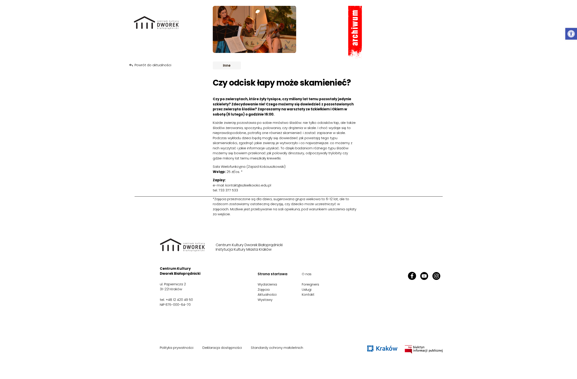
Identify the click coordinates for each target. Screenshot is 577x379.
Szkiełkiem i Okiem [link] (327, 109)
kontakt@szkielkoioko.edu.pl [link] (248, 185)
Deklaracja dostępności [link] (222, 347)
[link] (571, 34)
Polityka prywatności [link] (176, 347)
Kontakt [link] (308, 294)
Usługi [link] (306, 289)
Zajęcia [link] (264, 289)
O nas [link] (306, 274)
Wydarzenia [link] (267, 284)
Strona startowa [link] (272, 274)
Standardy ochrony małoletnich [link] (277, 347)
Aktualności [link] (267, 294)
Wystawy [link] (265, 299)
